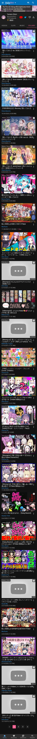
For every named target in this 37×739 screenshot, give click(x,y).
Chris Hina (5, 286)
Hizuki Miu (5, 604)
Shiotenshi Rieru (7, 661)
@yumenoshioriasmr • (13, 16)
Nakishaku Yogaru (7, 343)
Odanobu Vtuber (7, 690)
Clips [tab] (13, 25)
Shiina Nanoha (6, 54)
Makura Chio (5, 315)
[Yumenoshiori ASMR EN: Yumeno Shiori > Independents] (4, 17)
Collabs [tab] (31, 25)
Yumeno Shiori (12, 14)
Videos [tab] (4, 25)
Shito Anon (5, 257)
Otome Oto (5, 372)
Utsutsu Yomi (6, 516)
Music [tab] (22, 25)
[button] (11, 2)
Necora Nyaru (6, 199)
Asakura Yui (5, 575)
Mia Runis (5, 226)
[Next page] (27, 726)
